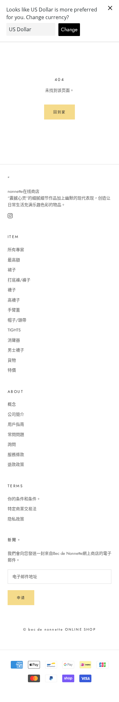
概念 (12, 404)
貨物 (12, 360)
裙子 (12, 270)
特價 (12, 370)
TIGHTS (14, 330)
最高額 (14, 260)
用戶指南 (16, 424)
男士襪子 (16, 350)
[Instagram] (10, 215)
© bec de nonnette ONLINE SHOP (59, 629)
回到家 (59, 112)
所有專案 (16, 250)
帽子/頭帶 (17, 320)
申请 (21, 597)
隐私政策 (16, 519)
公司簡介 (16, 414)
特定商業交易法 (22, 509)
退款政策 (16, 464)
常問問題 (16, 434)
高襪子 (14, 300)
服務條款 (16, 455)
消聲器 (14, 340)
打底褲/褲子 (19, 280)
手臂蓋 (14, 310)
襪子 (12, 290)
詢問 (12, 444)
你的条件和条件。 (24, 499)
